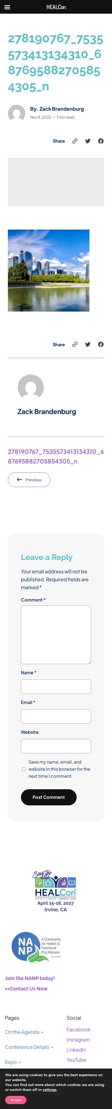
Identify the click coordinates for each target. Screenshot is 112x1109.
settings (50, 1089)
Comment (33, 600)
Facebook (79, 1029)
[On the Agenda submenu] (42, 1031)
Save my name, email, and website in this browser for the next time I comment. (59, 769)
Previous (33, 479)
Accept (16, 1100)
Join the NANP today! (30, 978)
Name (28, 672)
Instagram (78, 1039)
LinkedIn (76, 1049)
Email (28, 702)
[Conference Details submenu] (52, 1046)
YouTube (76, 1060)
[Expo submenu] (19, 1062)
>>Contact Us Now (26, 988)
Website (30, 732)
